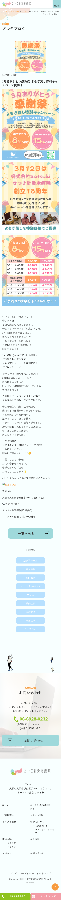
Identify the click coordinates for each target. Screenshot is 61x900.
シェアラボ (30, 629)
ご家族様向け (41, 825)
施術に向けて (37, 821)
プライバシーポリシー (22, 873)
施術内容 (7, 839)
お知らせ (7, 853)
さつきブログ (48, 896)
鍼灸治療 (30, 603)
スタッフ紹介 (37, 815)
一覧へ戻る (33, 533)
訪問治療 (30, 577)
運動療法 (30, 612)
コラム (30, 594)
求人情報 (30, 569)
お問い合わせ (33, 740)
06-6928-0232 (34, 719)
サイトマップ (44, 873)
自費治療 (11, 846)
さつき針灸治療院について (42, 806)
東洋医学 (30, 620)
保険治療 (11, 843)
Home (5, 805)
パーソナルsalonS (30, 586)
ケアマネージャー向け (44, 831)
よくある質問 (9, 821)
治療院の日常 (30, 560)
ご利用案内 (8, 815)
